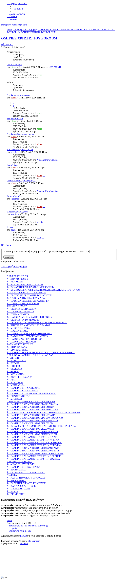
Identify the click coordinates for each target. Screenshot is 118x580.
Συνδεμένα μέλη (14, 196)
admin (14, 97)
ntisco (13, 67)
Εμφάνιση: (8, 251)
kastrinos (15, 152)
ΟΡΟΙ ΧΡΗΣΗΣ (14, 64)
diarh (13, 230)
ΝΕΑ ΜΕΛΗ (55, 67)
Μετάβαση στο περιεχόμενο (14, 24)
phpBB (23, 536)
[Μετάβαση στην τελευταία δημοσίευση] (43, 75)
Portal (9, 29)
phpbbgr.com (34, 541)
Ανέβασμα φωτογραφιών (18, 95)
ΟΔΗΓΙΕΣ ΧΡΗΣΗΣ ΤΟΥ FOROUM (29, 38)
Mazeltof (24, 543)
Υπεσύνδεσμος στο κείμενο (20, 149)
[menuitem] (18, 8)
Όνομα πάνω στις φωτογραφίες (21, 180)
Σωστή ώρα (12, 165)
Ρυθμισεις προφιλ (15, 118)
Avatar (10, 227)
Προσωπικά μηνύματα (17, 211)
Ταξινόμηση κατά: (38, 251)
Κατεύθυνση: (72, 251)
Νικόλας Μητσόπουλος (47, 160)
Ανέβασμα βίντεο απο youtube (21, 134)
